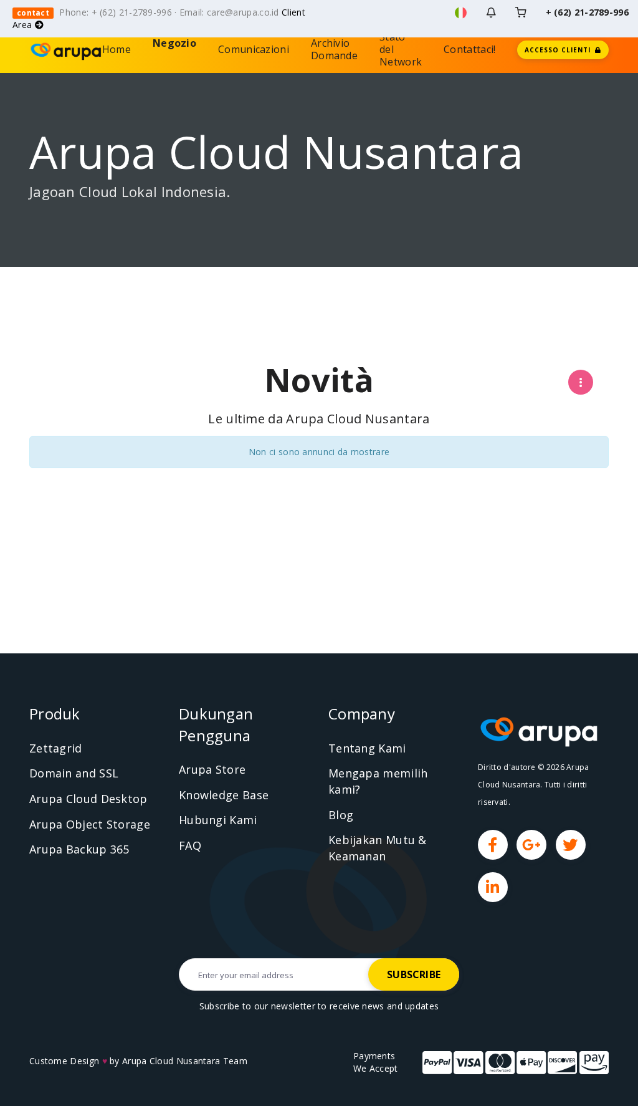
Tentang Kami (367, 748)
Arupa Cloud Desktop (88, 798)
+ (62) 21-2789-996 (587, 12)
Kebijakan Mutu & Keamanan (377, 847)
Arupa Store (212, 769)
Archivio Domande (334, 49)
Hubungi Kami (218, 819)
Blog (340, 814)
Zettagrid (55, 748)
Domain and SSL (73, 773)
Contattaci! (469, 49)
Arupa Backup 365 (79, 849)
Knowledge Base (224, 794)
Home (116, 49)
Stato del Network (400, 49)
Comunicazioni (253, 49)
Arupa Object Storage (89, 824)
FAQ (190, 845)
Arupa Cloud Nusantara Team (184, 1061)
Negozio (174, 49)
